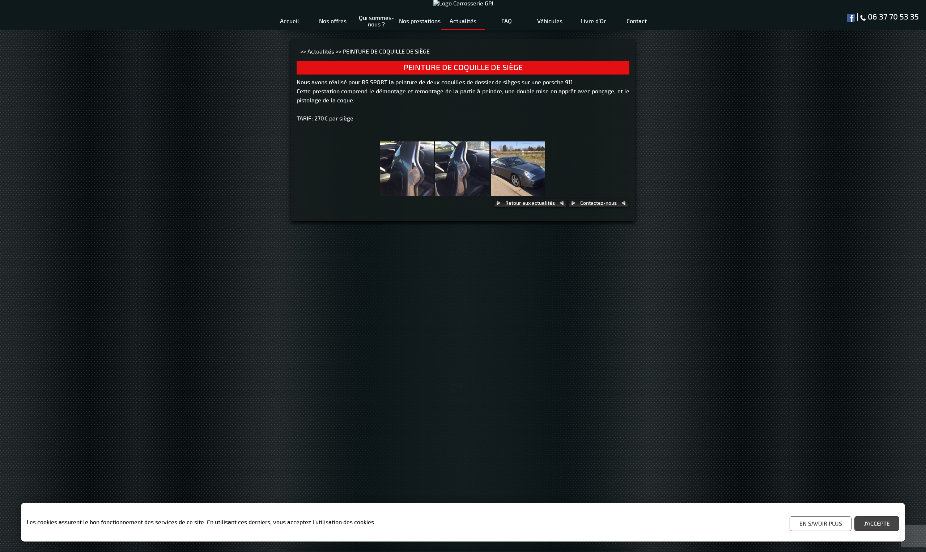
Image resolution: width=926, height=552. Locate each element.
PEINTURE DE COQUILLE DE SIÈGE (386, 51)
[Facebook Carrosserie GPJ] (851, 17)
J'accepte (877, 523)
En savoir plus (820, 523)
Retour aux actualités (530, 203)
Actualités (320, 51)
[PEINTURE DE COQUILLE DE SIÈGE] (407, 192)
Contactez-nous (598, 203)
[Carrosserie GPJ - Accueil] (463, 3)
